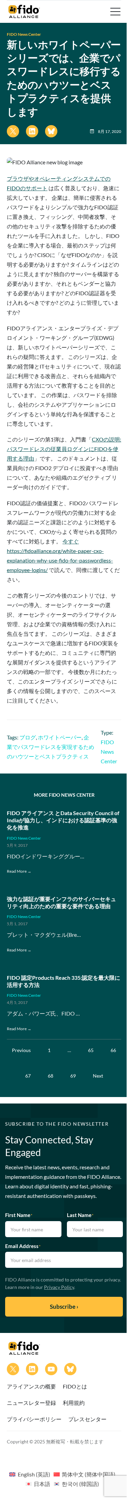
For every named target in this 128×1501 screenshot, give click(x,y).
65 (91, 1050)
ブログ (27, 737)
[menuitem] (29, 1474)
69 (73, 1076)
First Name (18, 1215)
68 (50, 1076)
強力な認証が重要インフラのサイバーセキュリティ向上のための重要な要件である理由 (61, 902)
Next (98, 1076)
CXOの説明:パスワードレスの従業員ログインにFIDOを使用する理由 (64, 449)
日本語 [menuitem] (42, 1484)
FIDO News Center (24, 34)
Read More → (19, 871)
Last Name (80, 1215)
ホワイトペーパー (60, 737)
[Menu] (114, 11)
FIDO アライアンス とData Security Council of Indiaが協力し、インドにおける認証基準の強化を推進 (63, 820)
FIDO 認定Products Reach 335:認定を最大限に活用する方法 (63, 981)
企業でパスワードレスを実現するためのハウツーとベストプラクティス (50, 747)
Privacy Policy (59, 1287)
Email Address (23, 1246)
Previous (21, 1050)
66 (113, 1050)
